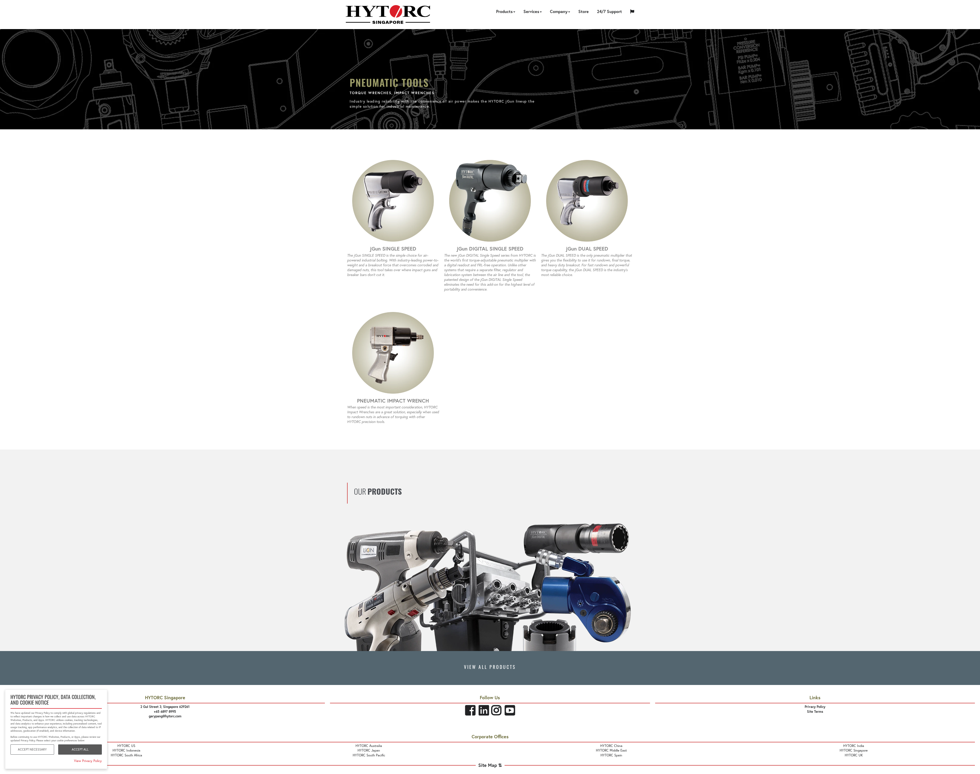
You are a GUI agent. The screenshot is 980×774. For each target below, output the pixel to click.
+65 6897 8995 (165, 711)
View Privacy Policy (88, 761)
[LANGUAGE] (632, 12)
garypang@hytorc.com (165, 716)
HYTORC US (126, 746)
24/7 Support (609, 11)
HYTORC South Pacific (369, 755)
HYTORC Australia (369, 746)
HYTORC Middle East (611, 750)
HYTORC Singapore (854, 750)
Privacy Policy (815, 707)
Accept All (80, 749)
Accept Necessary (32, 749)
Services (531, 11)
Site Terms (815, 711)
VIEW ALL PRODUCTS (490, 668)
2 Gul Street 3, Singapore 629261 (165, 707)
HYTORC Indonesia (126, 750)
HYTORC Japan (369, 750)
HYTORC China (611, 746)
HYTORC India (853, 746)
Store (583, 11)
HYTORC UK (854, 755)
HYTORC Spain (611, 755)
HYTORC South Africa (126, 755)
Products (504, 11)
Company (559, 11)
